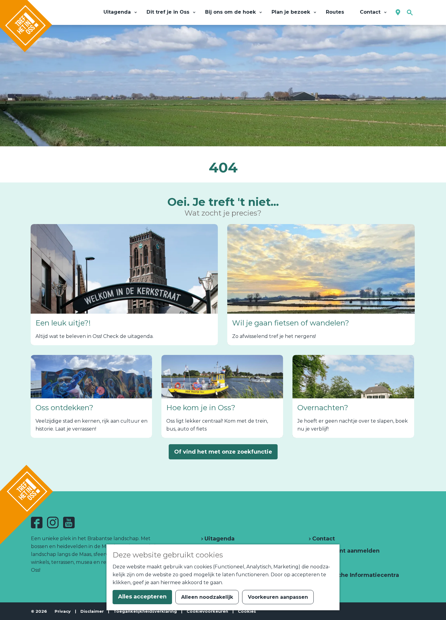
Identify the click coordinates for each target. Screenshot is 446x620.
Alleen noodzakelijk (207, 597)
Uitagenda (219, 538)
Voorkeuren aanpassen (278, 597)
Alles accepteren (142, 596)
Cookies (247, 611)
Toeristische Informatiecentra (355, 575)
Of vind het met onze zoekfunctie (223, 451)
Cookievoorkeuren (207, 611)
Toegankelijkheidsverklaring (145, 611)
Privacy (63, 611)
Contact (323, 538)
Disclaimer (92, 611)
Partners (324, 563)
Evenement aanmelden (345, 550)
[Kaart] (398, 12)
